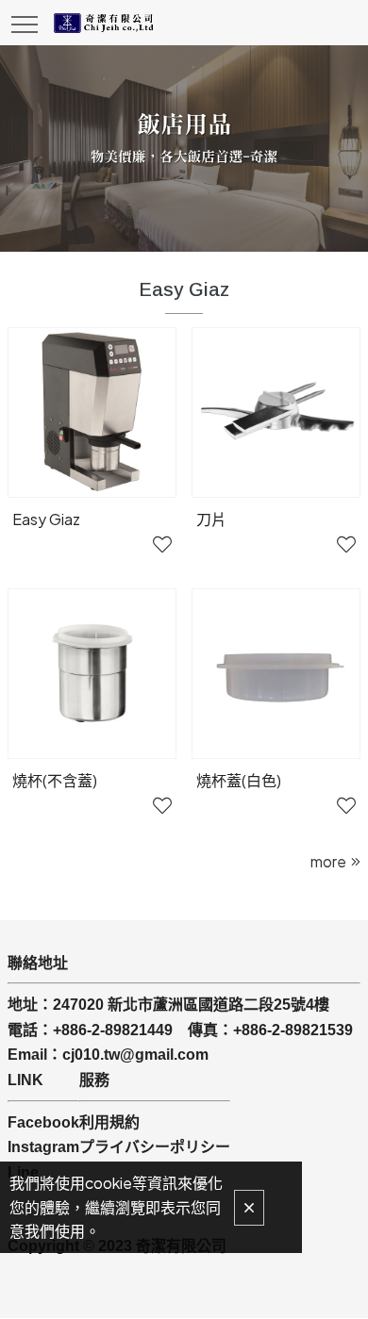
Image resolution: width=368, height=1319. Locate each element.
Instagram (43, 1147)
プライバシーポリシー (154, 1147)
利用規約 (109, 1122)
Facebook (43, 1122)
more (328, 861)
